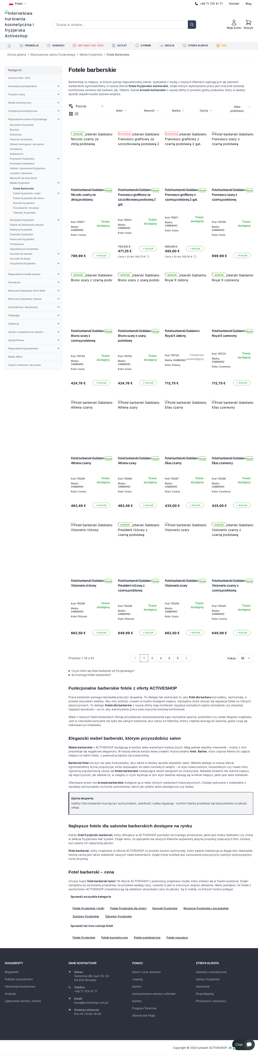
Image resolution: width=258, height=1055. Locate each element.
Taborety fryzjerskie (118, 916)
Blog (249, 3)
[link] (135, 658)
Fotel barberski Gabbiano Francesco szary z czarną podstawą (229, 194)
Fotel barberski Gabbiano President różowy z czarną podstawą (135, 585)
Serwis (136, 986)
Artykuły (10, 993)
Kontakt (234, 3)
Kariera (136, 1001)
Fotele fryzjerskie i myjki (88, 908)
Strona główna (16, 54)
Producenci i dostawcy (211, 1001)
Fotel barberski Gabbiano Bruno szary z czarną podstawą (88, 335)
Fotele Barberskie (117, 54)
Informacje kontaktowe (20, 986)
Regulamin (12, 972)
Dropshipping (205, 993)
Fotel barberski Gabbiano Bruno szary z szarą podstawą (135, 335)
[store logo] (22, 24)
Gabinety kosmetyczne (211, 972)
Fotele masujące (177, 937)
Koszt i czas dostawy (146, 972)
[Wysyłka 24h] (95, 424)
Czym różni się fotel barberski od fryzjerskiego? (103, 670)
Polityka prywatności (19, 979)
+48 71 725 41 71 (211, 3)
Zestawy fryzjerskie (86, 916)
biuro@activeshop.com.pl (91, 1002)
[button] (243, 1044)
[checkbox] (71, 113)
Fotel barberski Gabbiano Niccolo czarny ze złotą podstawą (88, 194)
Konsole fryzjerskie (164, 908)
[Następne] (186, 658)
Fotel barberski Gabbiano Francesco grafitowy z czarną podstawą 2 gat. (182, 194)
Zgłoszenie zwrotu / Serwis (23, 1001)
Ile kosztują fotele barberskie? (91, 674)
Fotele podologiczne (147, 937)
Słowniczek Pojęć (143, 1015)
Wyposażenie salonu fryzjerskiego (52, 54)
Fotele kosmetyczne (114, 937)
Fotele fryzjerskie (84, 937)
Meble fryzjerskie (91, 54)
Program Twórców (144, 1008)
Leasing (137, 979)
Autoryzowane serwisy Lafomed (153, 993)
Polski (19, 3)
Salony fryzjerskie (208, 979)
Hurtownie (202, 986)
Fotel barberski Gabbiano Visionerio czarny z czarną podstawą (229, 585)
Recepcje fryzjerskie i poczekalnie (206, 908)
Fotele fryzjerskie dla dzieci (128, 908)
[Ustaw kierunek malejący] (71, 106)
